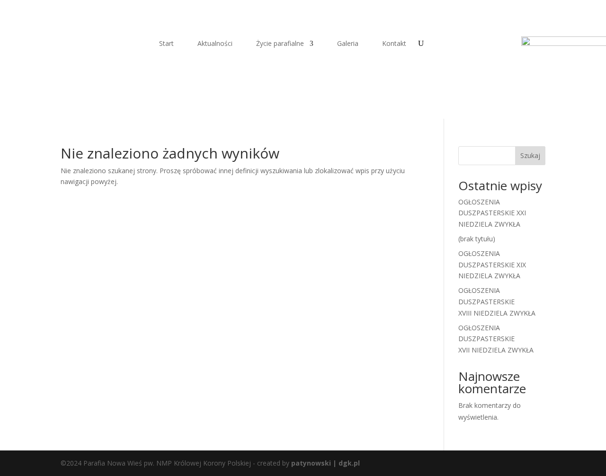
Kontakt (394, 44)
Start (166, 44)
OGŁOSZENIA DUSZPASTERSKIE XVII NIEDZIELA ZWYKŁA (496, 339)
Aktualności (214, 44)
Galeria (347, 44)
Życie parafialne (280, 44)
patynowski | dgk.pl (325, 462)
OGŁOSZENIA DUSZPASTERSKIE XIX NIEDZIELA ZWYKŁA (492, 265)
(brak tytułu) (476, 238)
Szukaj (530, 155)
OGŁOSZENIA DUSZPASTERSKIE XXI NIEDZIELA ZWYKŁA (492, 213)
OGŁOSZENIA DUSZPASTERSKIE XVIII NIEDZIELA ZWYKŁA (496, 301)
